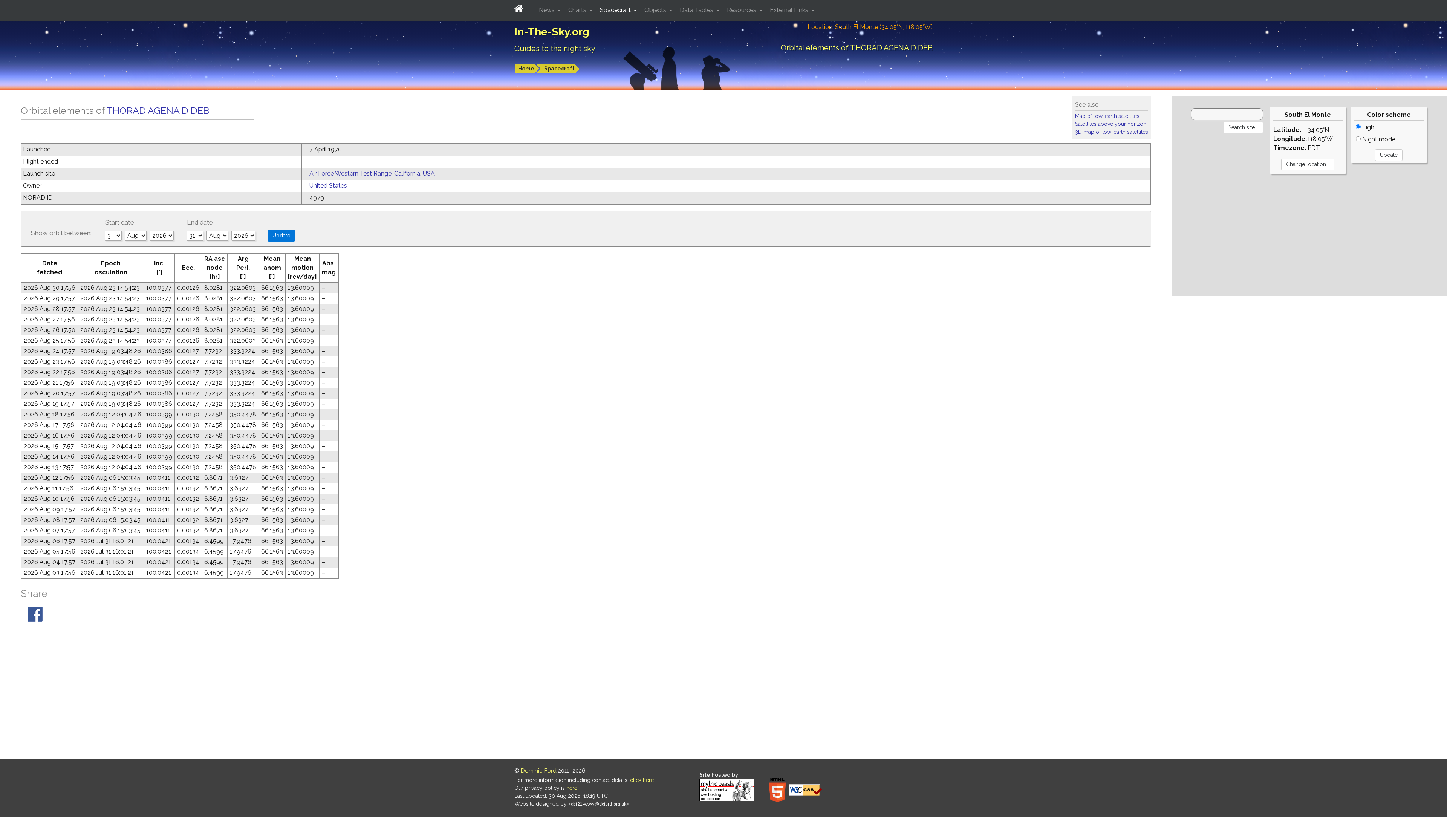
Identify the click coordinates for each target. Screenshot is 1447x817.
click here (642, 780)
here (571, 788)
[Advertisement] (1309, 235)
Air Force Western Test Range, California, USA (372, 173)
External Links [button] (790, 10)
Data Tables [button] (697, 10)
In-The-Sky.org (551, 32)
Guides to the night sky (554, 48)
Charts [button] (578, 10)
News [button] (547, 10)
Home (526, 69)
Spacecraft (559, 69)
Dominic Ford (539, 770)
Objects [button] (656, 10)
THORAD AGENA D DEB (158, 110)
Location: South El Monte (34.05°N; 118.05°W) (870, 27)
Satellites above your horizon (1110, 124)
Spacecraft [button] (616, 10)
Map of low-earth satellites (1107, 116)
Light (1369, 127)
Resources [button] (742, 10)
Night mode (1378, 139)
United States (328, 185)
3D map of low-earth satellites (1111, 132)
